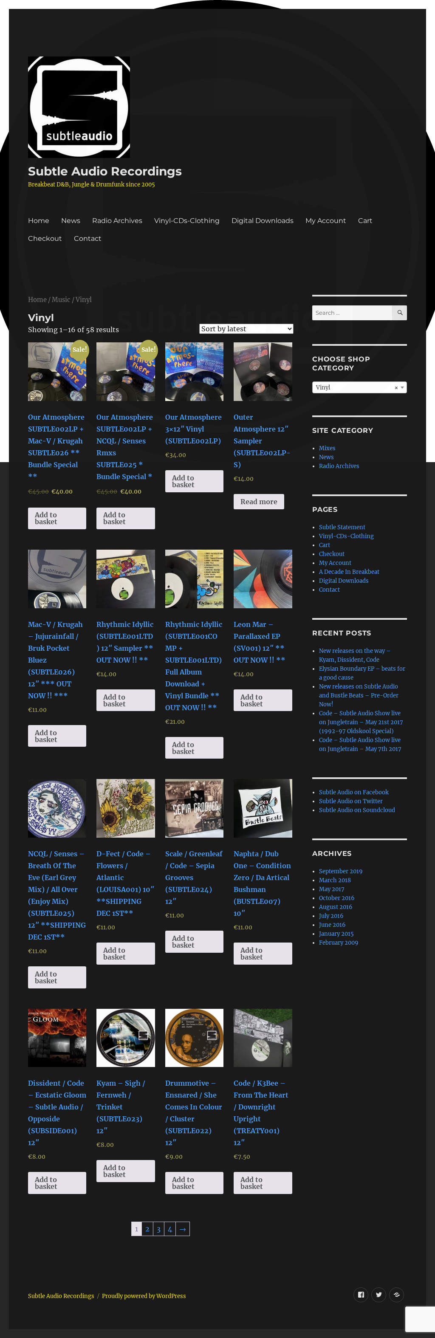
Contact (88, 238)
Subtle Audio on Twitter (351, 801)
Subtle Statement (342, 527)
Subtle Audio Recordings (105, 171)
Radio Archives (117, 221)
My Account (325, 221)
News (70, 221)
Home (38, 221)
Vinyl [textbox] (357, 387)
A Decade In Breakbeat (349, 572)
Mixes (327, 448)
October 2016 (337, 898)
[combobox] (359, 387)
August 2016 (336, 907)
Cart (365, 221)
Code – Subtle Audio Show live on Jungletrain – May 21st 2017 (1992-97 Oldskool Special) (361, 722)
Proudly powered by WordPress (144, 1296)
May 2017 (332, 889)
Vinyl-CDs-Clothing (187, 221)
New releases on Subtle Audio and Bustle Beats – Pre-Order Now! (358, 695)
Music (61, 300)
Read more (258, 501)
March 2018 (335, 880)
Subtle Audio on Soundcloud (357, 810)
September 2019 (341, 871)
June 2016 (332, 925)
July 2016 (331, 916)
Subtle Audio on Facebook (354, 792)
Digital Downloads (263, 221)
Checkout (45, 238)
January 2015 (336, 933)
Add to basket (46, 518)
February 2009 (339, 942)
